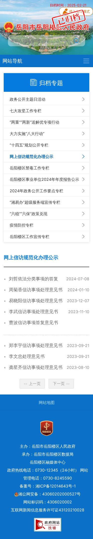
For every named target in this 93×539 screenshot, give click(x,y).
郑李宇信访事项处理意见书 (35, 345)
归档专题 (51, 83)
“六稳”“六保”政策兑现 (28, 213)
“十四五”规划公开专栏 (29, 145)
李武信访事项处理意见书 (33, 311)
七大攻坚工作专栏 (25, 110)
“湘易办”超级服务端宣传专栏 (35, 202)
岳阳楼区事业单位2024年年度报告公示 (44, 179)
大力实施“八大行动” (27, 133)
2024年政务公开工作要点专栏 (36, 190)
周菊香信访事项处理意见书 (35, 289)
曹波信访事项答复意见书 (33, 322)
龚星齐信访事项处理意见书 (35, 367)
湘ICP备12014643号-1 (55, 486)
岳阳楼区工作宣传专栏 (29, 236)
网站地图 (47, 402)
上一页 (32, 383)
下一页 (61, 383)
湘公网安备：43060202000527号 (49, 493)
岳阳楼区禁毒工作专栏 (29, 167)
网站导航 (12, 61)
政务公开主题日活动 (27, 99)
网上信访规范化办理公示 (31, 156)
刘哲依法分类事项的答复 (33, 278)
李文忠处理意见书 (27, 356)
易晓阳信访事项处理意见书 (35, 300)
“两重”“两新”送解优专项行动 (34, 122)
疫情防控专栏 (21, 225)
